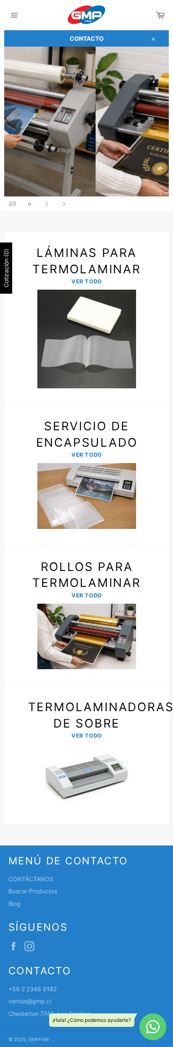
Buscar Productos (32, 891)
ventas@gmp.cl (29, 1001)
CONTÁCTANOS (30, 878)
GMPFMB (38, 1039)
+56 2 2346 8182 (32, 988)
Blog (14, 903)
